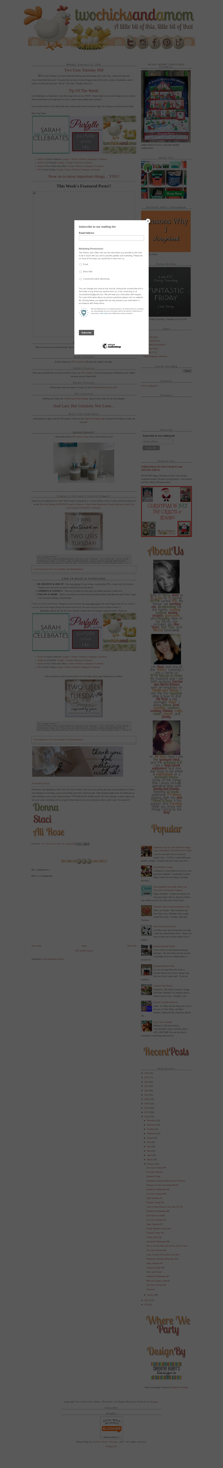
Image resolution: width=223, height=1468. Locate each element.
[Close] (148, 221)
